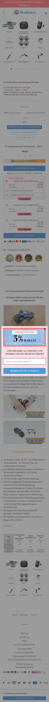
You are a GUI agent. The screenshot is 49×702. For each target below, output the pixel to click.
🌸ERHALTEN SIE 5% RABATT (24, 371)
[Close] (45, 329)
